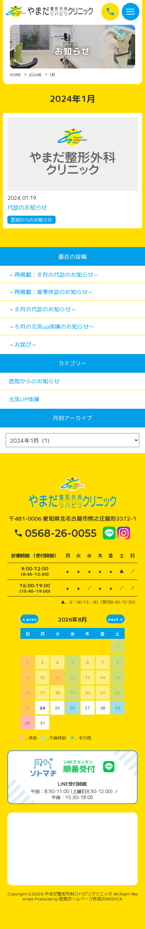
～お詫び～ (23, 344)
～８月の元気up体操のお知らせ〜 (51, 326)
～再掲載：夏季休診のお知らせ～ (51, 292)
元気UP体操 (24, 399)
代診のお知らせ (27, 207)
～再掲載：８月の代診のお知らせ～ (54, 274)
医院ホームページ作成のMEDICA (90, 898)
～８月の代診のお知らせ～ (42, 309)
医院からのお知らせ (31, 219)
